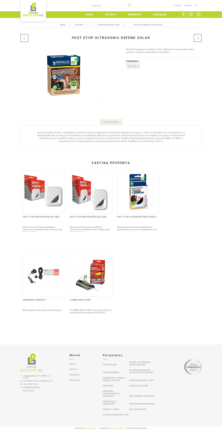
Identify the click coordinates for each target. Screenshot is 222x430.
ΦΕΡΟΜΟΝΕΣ (108, 386)
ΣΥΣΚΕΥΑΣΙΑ (132, 61)
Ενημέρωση (74, 375)
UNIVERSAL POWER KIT (34, 300)
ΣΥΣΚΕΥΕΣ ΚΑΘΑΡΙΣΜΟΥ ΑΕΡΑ (116, 415)
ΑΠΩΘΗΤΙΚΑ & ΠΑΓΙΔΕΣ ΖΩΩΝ (141, 380)
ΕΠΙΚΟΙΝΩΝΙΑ (160, 14)
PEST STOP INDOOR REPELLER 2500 (88, 217)
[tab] (111, 122)
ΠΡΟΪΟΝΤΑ (110, 14)
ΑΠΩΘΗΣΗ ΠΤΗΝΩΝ (111, 409)
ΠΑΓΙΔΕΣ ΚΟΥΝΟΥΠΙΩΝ (138, 386)
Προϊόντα (73, 369)
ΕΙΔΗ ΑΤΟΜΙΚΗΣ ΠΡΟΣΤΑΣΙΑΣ (141, 396)
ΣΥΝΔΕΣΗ (188, 6)
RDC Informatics (117, 428)
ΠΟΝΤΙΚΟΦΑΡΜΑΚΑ (111, 373)
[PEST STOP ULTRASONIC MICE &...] (24, 38)
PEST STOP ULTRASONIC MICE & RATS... (137, 217)
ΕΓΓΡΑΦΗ (177, 6)
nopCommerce (91, 428)
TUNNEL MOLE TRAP (80, 300)
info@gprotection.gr (31, 387)
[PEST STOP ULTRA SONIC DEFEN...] (198, 38)
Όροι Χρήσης (28, 391)
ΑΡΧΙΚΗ (89, 14)
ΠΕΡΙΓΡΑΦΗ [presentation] (111, 122)
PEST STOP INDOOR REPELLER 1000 (41, 217)
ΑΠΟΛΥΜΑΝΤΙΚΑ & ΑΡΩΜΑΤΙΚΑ (142, 404)
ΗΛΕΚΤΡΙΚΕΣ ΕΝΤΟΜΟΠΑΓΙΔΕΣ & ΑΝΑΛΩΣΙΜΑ (111, 393)
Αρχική (72, 364)
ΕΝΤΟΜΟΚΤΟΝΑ (109, 365)
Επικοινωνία (74, 380)
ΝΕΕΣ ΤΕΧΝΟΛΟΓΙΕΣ (137, 409)
